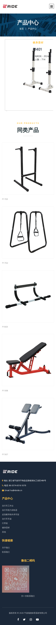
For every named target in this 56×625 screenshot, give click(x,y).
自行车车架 (7, 518)
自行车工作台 (7, 505)
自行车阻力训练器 (9, 510)
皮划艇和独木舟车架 (10, 514)
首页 (21, 28)
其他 (4, 532)
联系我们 (6, 552)
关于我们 (6, 547)
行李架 (5, 523)
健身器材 (6, 527)
